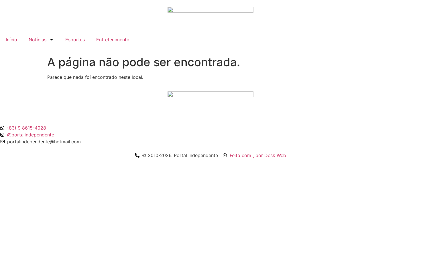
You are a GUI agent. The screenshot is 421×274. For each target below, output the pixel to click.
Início (11, 39)
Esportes (75, 39)
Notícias (37, 39)
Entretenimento (112, 39)
